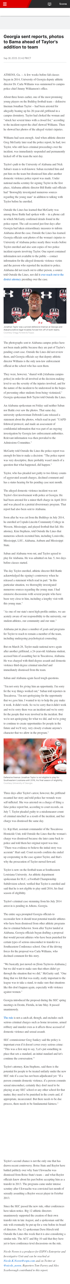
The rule (8, 1017)
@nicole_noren (12, 1265)
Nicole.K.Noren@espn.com (19, 1260)
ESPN (19, 4)
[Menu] (5, 4)
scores (63, 4)
